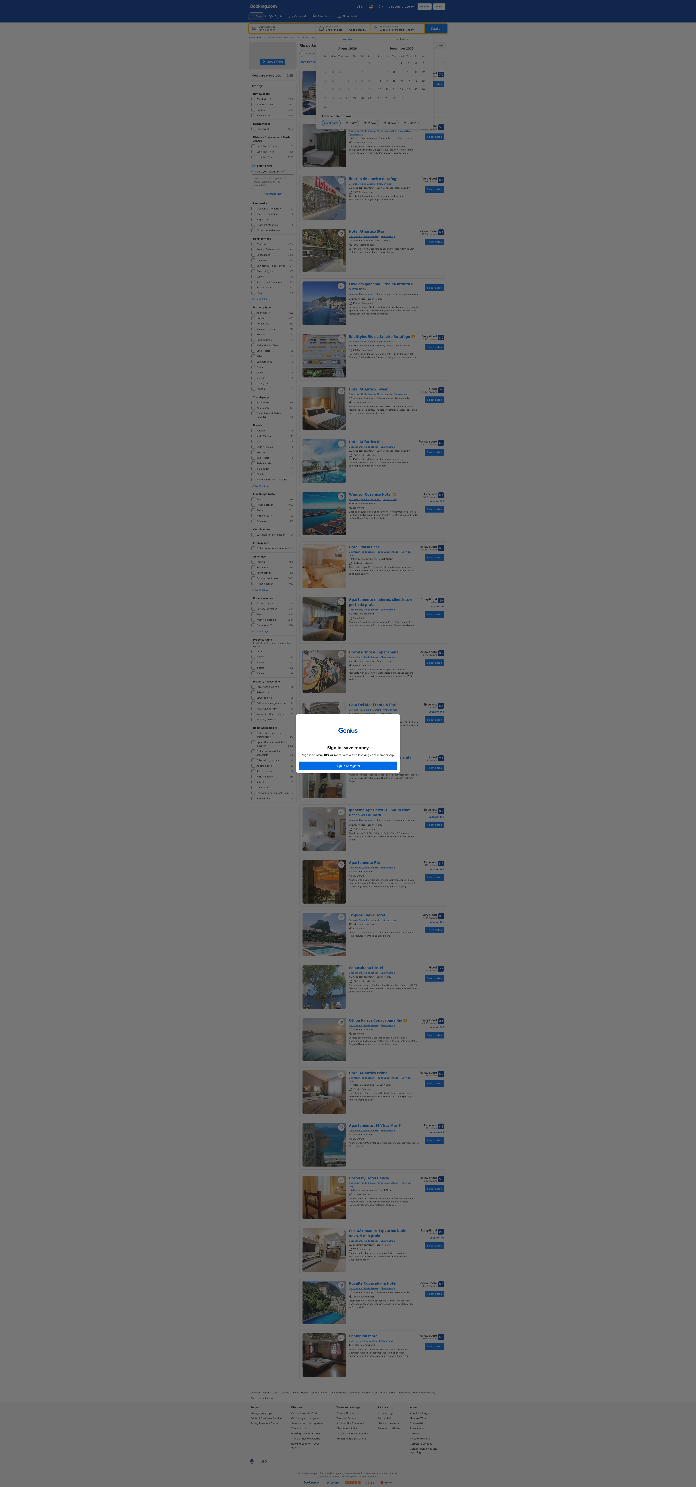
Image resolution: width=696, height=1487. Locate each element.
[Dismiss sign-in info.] (395, 719)
